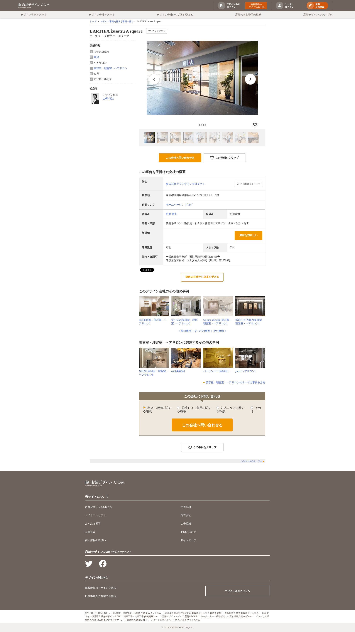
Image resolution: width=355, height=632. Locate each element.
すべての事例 (202, 331)
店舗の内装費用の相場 (248, 14)
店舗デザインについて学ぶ (318, 14)
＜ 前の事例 (184, 331)
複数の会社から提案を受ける (202, 276)
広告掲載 (186, 523)
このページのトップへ (252, 461)
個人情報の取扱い (95, 540)
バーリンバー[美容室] (215, 371)
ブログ (189, 204)
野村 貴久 (171, 214)
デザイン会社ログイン (238, 591)
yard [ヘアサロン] (245, 371)
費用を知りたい (248, 235)
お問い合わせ (188, 532)
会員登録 (90, 532)
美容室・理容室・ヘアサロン (110, 68)
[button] (250, 79)
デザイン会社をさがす (102, 14)
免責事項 (186, 507)
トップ (93, 21)
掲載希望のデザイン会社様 (256, 6)
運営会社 (186, 515)
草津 (96, 57)
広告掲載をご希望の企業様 (100, 596)
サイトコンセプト (95, 515)
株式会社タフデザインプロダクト (185, 184)
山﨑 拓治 (108, 98)
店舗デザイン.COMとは (99, 507)
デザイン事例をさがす (34, 14)
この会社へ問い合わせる (180, 157)
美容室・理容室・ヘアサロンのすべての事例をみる (235, 382)
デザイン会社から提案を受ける (175, 14)
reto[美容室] (178, 371)
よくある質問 (93, 523)
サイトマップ (188, 540)
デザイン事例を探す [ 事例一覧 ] (117, 21)
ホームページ (174, 204)
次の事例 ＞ (220, 331)
